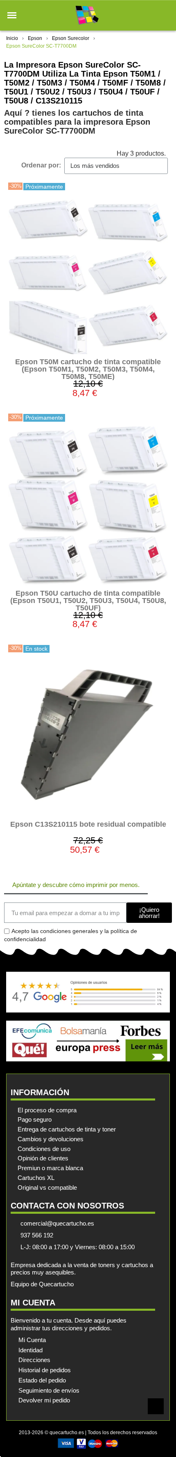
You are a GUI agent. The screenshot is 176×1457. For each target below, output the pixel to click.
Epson (35, 38)
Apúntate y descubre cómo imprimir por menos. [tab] (76, 884)
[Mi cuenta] (151, 15)
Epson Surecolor (70, 38)
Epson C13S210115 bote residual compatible (88, 824)
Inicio (12, 38)
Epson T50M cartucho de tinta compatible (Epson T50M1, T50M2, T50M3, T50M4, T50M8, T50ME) (88, 369)
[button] (12, 15)
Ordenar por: (41, 165)
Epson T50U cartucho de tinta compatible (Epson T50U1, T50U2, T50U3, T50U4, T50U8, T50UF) (88, 600)
